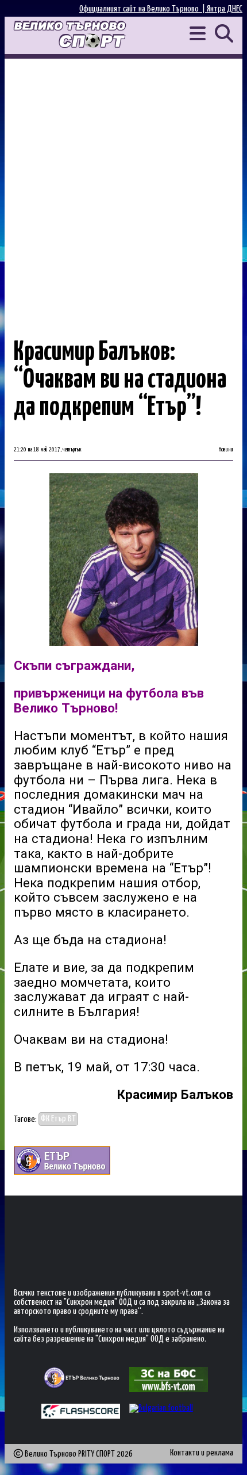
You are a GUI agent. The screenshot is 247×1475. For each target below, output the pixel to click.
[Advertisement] (123, 188)
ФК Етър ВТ (58, 1119)
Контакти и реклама (201, 1453)
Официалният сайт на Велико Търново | (143, 9)
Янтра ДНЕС (224, 9)
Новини (226, 450)
